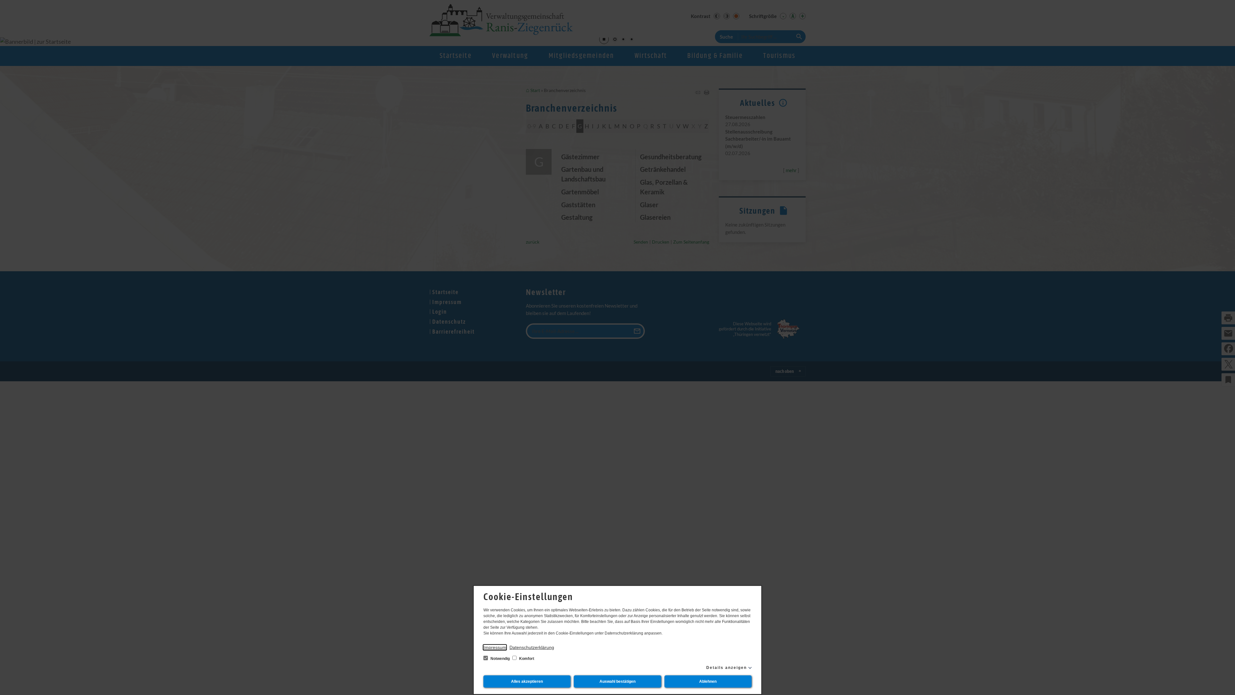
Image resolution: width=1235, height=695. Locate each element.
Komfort (526, 658)
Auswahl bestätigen (617, 681)
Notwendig (500, 658)
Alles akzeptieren (527, 681)
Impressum (494, 647)
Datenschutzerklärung (531, 647)
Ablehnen (708, 681)
